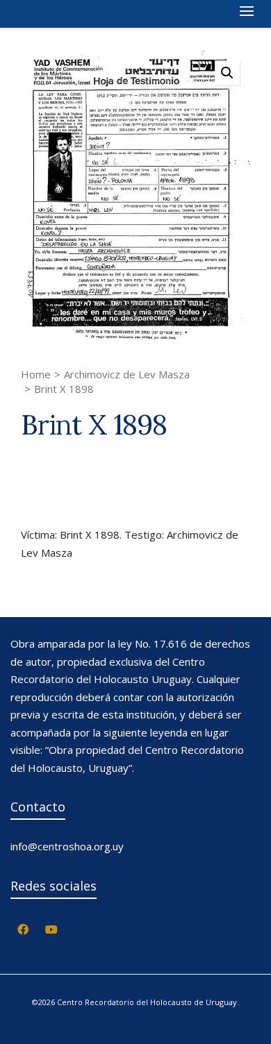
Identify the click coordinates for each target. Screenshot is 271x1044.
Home (36, 374)
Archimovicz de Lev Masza (127, 374)
